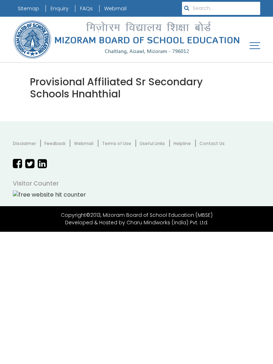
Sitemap (28, 8)
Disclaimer (24, 143)
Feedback (54, 143)
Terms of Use (116, 143)
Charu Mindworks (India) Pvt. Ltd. (167, 222)
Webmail (115, 8)
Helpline (182, 143)
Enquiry (59, 8)
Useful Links (152, 143)
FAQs (86, 8)
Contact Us (212, 143)
